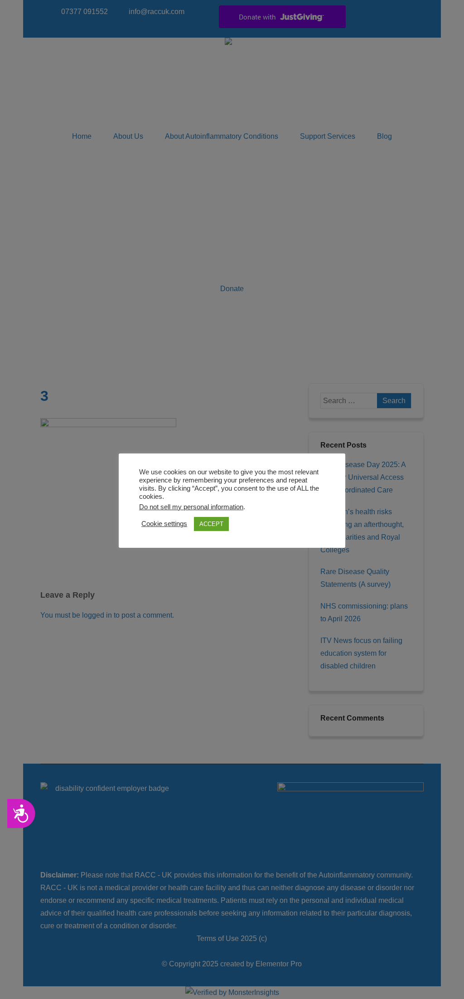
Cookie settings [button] (164, 523)
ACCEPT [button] (211, 524)
